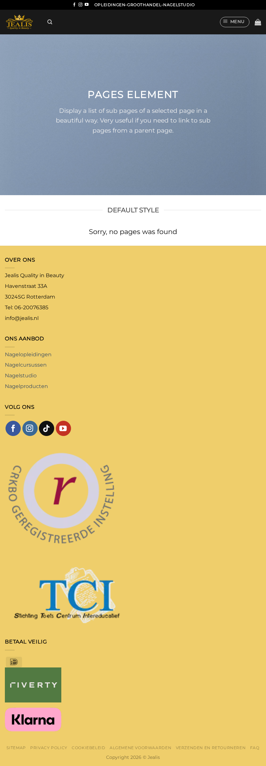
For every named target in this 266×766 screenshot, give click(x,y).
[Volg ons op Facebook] (74, 5)
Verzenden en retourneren (211, 747)
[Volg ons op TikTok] (46, 428)
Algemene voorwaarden (140, 747)
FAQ (255, 747)
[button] (235, 22)
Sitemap (16, 747)
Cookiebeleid (88, 747)
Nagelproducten (26, 386)
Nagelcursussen (26, 365)
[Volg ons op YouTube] (87, 5)
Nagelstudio (21, 375)
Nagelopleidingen (28, 354)
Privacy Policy (48, 747)
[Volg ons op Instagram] (80, 5)
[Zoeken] (49, 22)
